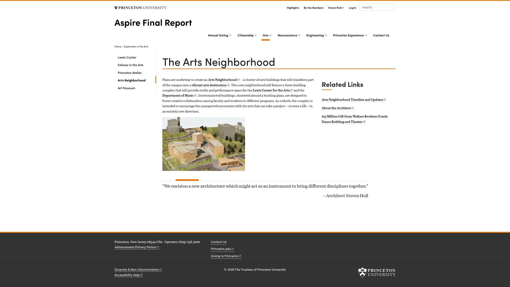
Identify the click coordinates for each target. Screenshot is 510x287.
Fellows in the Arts (130, 65)
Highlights (293, 8)
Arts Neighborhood (137, 80)
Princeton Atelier (130, 72)
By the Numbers (314, 8)
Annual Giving (218, 35)
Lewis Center (127, 57)
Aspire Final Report (153, 22)
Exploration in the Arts (136, 46)
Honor (334, 8)
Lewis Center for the (271, 90)
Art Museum (126, 88)
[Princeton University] (140, 7)
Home (118, 46)
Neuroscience (287, 35)
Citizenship (245, 35)
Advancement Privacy (135, 247)
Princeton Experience (348, 35)
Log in (352, 8)
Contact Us (381, 35)
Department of (177, 95)
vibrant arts (209, 85)
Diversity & (137, 269)
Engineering (315, 35)
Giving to (224, 256)
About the (336, 108)
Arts (266, 35)
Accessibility (127, 275)
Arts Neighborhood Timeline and (352, 99)
